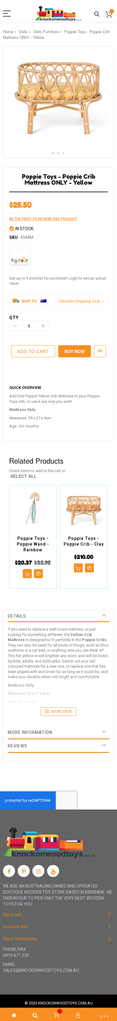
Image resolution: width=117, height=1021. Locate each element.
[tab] (58, 616)
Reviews (17, 746)
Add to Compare (100, 351)
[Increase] (43, 326)
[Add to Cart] (27, 573)
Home (8, 31)
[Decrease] (15, 326)
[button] (53, 153)
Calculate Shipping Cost (79, 301)
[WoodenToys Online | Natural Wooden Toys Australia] (58, 13)
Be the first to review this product (43, 219)
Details (17, 616)
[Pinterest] (24, 871)
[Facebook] (9, 871)
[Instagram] (38, 871)
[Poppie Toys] (19, 258)
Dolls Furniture (45, 31)
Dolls (23, 31)
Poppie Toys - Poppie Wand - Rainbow (33, 544)
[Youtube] (53, 871)
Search (97, 14)
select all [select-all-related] (23, 476)
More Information (30, 732)
